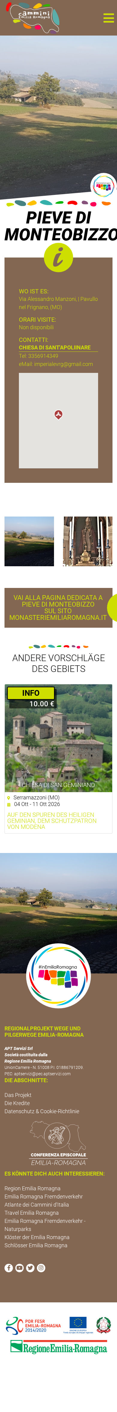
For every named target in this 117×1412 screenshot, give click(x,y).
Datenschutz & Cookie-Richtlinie (41, 1111)
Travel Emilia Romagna (31, 1213)
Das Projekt (18, 1095)
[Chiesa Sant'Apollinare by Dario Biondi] (29, 541)
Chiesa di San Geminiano (58, 785)
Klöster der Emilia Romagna (37, 1237)
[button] (109, 18)
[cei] (58, 1143)
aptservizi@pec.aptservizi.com (42, 1073)
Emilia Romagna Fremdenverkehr (43, 1196)
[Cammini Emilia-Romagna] (30, 18)
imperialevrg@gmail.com (63, 364)
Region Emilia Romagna (32, 1188)
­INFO (31, 693)
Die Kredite (17, 1103)
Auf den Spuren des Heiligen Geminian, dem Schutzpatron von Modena (52, 821)
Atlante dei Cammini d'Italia (36, 1204)
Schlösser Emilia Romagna (36, 1245)
